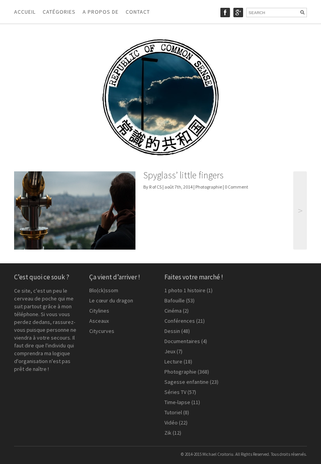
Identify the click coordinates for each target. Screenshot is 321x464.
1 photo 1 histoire (185, 290)
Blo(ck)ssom (103, 290)
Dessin (172, 331)
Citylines (99, 310)
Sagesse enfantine (186, 381)
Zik (167, 432)
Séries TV (175, 392)
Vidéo (171, 422)
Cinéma (173, 310)
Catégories (59, 11)
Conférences (179, 320)
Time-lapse (177, 402)
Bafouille (174, 300)
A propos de (101, 11)
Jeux (169, 351)
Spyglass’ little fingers (183, 175)
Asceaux (99, 320)
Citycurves (101, 331)
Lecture (173, 361)
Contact (138, 11)
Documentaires (182, 341)
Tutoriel (173, 412)
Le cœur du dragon (111, 300)
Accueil (25, 11)
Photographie (208, 187)
